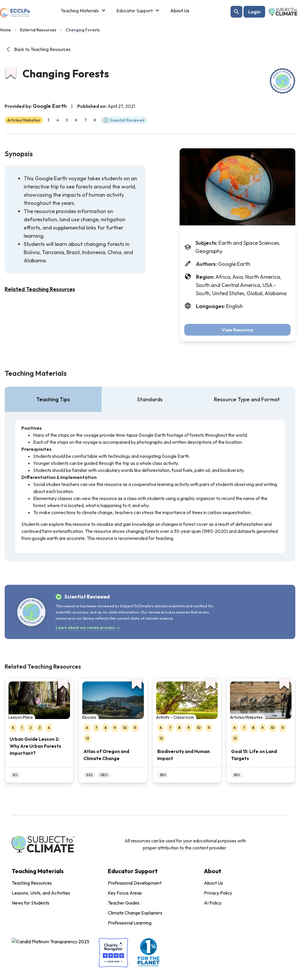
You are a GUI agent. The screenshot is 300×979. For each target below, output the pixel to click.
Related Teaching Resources (40, 289)
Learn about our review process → (88, 627)
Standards (150, 399)
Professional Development (134, 883)
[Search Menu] (236, 12)
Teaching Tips (53, 399)
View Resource (237, 330)
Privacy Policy (218, 893)
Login (254, 12)
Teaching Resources (32, 883)
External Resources (38, 30)
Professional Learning (129, 923)
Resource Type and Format (247, 399)
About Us (213, 883)
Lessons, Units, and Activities (41, 893)
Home (5, 30)
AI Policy (212, 903)
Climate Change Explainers (135, 913)
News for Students (30, 903)
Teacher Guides (123, 903)
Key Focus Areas (125, 893)
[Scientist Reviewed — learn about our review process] (282, 81)
